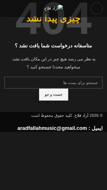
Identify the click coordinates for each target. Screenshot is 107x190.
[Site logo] (53, 8)
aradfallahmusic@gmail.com (52, 128)
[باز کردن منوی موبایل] (97, 8)
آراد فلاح (81, 115)
